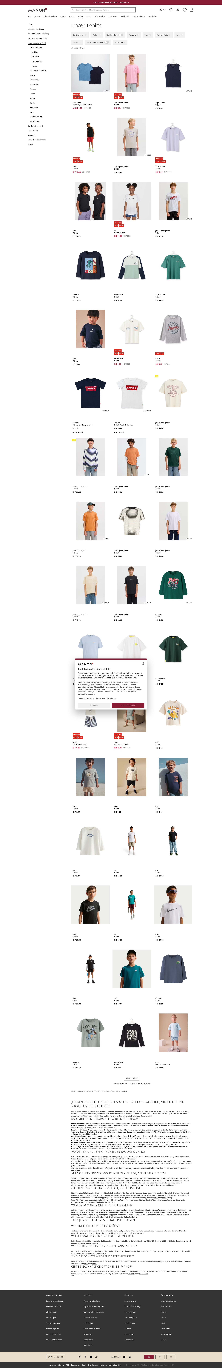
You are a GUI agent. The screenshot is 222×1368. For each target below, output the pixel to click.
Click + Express (51, 1318)
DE (160, 10)
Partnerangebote (131, 1318)
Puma (132, 1161)
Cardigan (173, 1145)
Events (163, 1318)
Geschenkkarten (130, 1301)
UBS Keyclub (88, 1323)
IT (171, 1357)
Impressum (52, 1365)
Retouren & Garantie (53, 1307)
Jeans (91, 1145)
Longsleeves (153, 1161)
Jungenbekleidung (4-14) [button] (94, 1091)
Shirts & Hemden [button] (112, 1091)
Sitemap (61, 1365)
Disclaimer (103, 1365)
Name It (146, 1193)
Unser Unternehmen (168, 1301)
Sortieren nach (78, 35)
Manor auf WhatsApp (54, 1340)
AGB (67, 1365)
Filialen (163, 1312)
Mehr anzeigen (131, 1078)
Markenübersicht (115, 1365)
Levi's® (107, 1195)
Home (73, 1091)
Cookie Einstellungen (90, 1365)
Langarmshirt (76, 1183)
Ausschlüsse (129, 1334)
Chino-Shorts (103, 1145)
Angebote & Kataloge (92, 1301)
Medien (163, 1340)
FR (160, 1357)
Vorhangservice (130, 1312)
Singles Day (88, 1334)
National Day (88, 1345)
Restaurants (165, 1329)
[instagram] (79, 1357)
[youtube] (91, 1357)
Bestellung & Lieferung (54, 1301)
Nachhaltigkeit (166, 1334)
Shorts (141, 1157)
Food (163, 1323)
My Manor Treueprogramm (94, 1307)
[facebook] (85, 1357)
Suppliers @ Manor (53, 1323)
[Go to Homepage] (37, 9)
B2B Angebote (130, 1323)
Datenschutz (75, 1365)
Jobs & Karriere (166, 1307)
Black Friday (88, 1340)
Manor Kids (154, 1195)
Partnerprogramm (52, 1329)
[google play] (129, 1357)
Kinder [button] (80, 1091)
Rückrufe (128, 1329)
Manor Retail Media (53, 1334)
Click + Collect (51, 1312)
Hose (131, 1157)
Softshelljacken (125, 1183)
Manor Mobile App (91, 1318)
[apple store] (124, 1357)
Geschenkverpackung (132, 1307)
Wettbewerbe (130, 1340)
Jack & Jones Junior (176, 1193)
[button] (30, 16)
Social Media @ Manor (92, 1329)
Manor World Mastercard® (94, 1312)
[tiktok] (96, 1357)
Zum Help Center (55, 1357)
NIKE (123, 1161)
